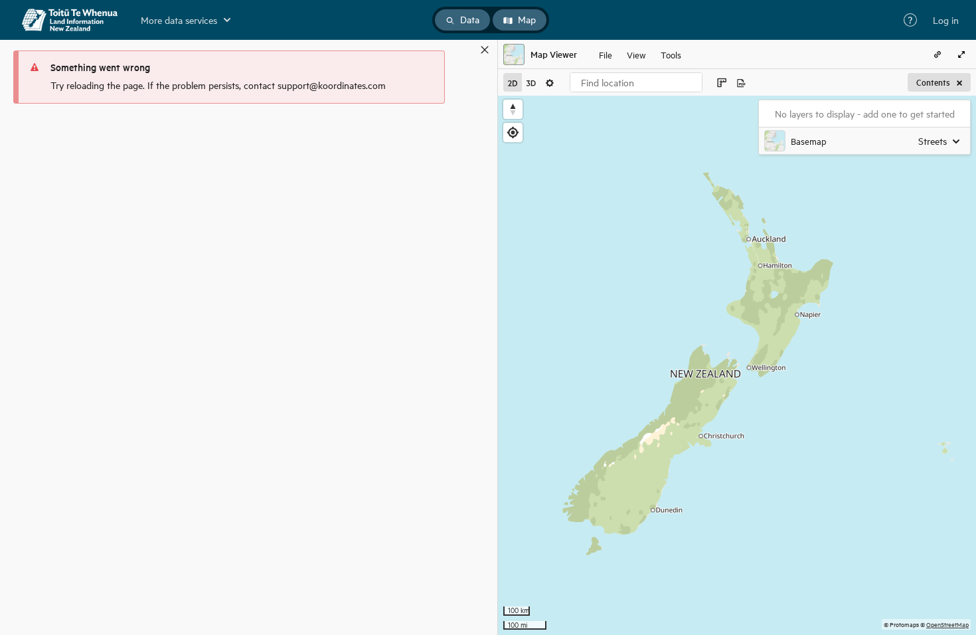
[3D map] (531, 82)
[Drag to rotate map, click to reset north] (513, 109)
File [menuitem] (605, 54)
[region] (737, 365)
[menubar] (640, 54)
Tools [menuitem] (671, 54)
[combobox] (636, 82)
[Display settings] (549, 82)
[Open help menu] (910, 20)
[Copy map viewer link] (937, 54)
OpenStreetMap (947, 624)
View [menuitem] (636, 54)
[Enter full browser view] (961, 54)
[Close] (484, 49)
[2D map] (512, 82)
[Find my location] (513, 132)
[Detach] (465, 49)
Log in (946, 20)
